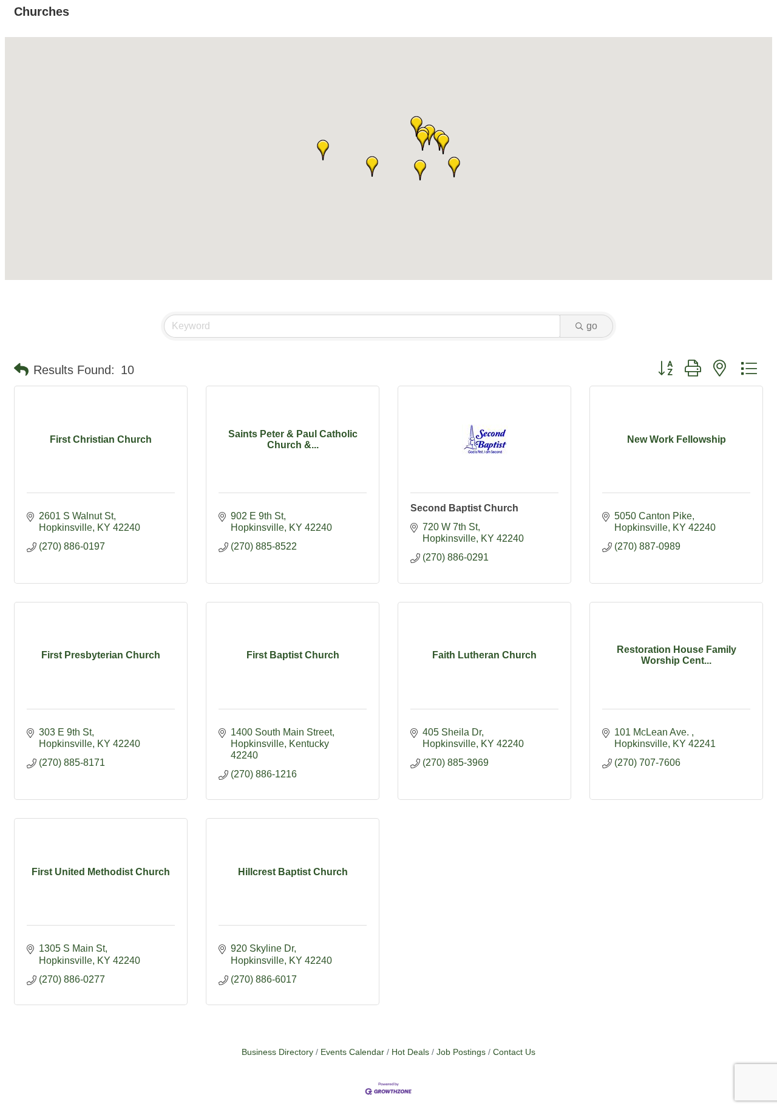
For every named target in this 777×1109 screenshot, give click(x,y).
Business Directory (277, 1052)
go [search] (591, 326)
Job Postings (461, 1052)
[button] (420, 170)
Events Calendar (352, 1052)
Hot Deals (410, 1052)
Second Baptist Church (464, 508)
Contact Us (514, 1052)
